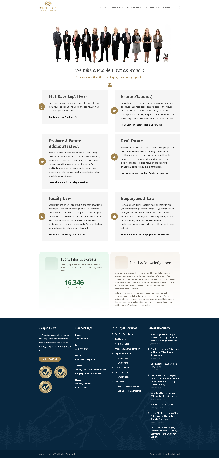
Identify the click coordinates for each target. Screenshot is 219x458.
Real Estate (120, 339)
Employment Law (123, 353)
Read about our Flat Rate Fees (64, 117)
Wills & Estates (122, 343)
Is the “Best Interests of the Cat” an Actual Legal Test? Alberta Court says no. (165, 416)
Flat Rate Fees (132, 7)
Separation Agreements (130, 386)
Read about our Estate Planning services (141, 124)
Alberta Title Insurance (162, 404)
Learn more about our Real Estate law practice (144, 173)
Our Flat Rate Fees (124, 334)
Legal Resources (152, 7)
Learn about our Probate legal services (68, 182)
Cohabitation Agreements (131, 390)
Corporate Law (122, 367)
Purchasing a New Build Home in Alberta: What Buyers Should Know (165, 352)
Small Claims (124, 376)
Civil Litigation (122, 372)
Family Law (120, 381)
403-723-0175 (81, 338)
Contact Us (51, 359)
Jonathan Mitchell (171, 454)
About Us (116, 7)
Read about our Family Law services (67, 234)
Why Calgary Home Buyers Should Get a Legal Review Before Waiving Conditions (164, 337)
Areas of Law (100, 7)
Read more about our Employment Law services (145, 234)
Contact (167, 7)
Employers (123, 362)
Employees (123, 358)
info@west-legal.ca (85, 359)
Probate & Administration (127, 348)
